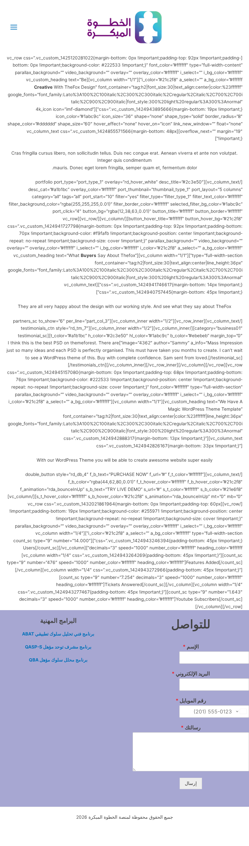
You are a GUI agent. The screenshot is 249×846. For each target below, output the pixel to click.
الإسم (191, 646)
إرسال (191, 783)
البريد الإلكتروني (191, 673)
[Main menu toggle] (13, 27)
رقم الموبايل (191, 700)
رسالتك (191, 727)
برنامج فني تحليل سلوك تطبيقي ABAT (58, 633)
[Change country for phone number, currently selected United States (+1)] (241, 711)
